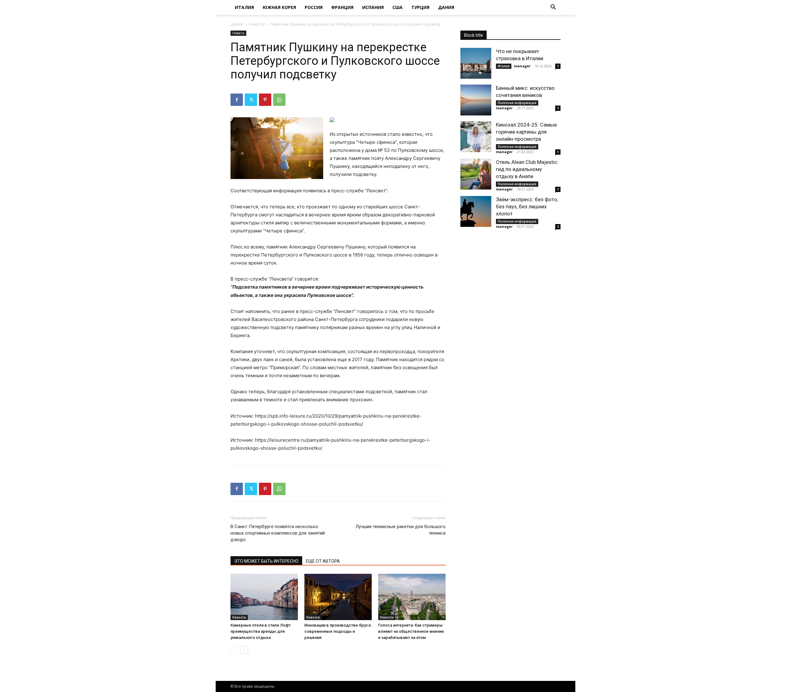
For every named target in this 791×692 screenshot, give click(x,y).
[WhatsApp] (279, 100)
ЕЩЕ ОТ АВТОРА (323, 561)
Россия (314, 7)
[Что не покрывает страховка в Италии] (475, 63)
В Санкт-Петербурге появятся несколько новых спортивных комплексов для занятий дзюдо (278, 533)
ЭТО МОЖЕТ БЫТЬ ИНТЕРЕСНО (266, 561)
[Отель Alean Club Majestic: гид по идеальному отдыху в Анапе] (475, 174)
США (397, 7)
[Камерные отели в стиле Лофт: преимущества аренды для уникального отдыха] (264, 597)
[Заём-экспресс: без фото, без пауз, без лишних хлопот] (475, 211)
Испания (373, 7)
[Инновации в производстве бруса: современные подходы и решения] (338, 597)
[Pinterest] (265, 100)
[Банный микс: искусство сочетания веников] (475, 100)
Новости (257, 24)
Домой (237, 24)
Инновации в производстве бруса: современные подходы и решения (337, 631)
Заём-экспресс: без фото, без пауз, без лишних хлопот (527, 206)
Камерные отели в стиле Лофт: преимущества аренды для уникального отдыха (261, 631)
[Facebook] (237, 100)
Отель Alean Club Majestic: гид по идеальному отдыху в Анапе (527, 169)
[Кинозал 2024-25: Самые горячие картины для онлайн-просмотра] (475, 136)
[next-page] (244, 650)
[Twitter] (251, 100)
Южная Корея (279, 7)
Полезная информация (517, 103)
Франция (342, 7)
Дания (446, 7)
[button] (553, 8)
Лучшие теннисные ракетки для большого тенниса (401, 530)
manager (522, 66)
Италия (244, 7)
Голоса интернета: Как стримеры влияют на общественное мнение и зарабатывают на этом (411, 631)
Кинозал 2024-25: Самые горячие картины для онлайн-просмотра (526, 132)
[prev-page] (234, 650)
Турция (420, 7)
